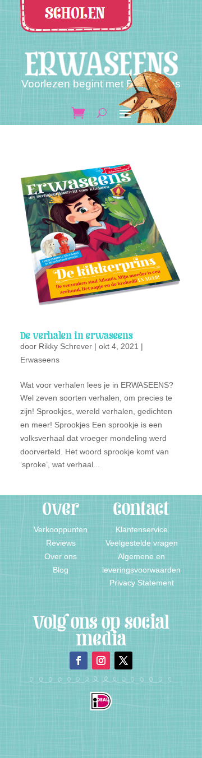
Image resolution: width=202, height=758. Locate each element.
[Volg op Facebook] (79, 660)
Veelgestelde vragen (141, 542)
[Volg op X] (123, 660)
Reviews (61, 542)
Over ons (60, 556)
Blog (60, 569)
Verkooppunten (61, 529)
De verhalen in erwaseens (76, 335)
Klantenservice (142, 529)
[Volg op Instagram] (101, 660)
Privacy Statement (141, 582)
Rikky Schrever (65, 346)
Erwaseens (39, 359)
